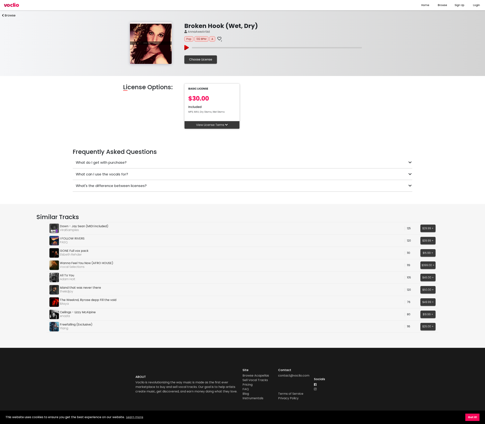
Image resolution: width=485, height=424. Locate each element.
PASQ (64, 242)
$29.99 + (427, 228)
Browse (442, 5)
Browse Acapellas (255, 375)
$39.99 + (427, 241)
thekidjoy (66, 291)
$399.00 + (428, 265)
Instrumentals (252, 398)
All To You (67, 275)
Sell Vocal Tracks (255, 380)
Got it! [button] (472, 417)
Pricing (247, 384)
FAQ (245, 389)
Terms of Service (290, 393)
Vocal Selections (72, 267)
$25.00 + (427, 326)
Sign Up (459, 5)
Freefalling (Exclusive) (76, 324)
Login (476, 5)
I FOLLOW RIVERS (72, 238)
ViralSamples (69, 230)
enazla (65, 316)
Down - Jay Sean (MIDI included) (84, 226)
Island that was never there (80, 287)
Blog (245, 393)
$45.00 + (428, 277)
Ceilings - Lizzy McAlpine (78, 312)
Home (425, 5)
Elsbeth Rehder (71, 254)
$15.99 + (428, 253)
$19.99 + (428, 314)
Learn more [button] (134, 417)
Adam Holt (67, 279)
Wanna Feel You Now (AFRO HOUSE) (86, 263)
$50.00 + (428, 290)
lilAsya (64, 304)
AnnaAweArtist (198, 31)
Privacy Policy (288, 398)
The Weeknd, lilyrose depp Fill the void (88, 300)
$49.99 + (428, 302)
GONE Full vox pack (74, 251)
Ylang (64, 328)
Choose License (200, 59)
